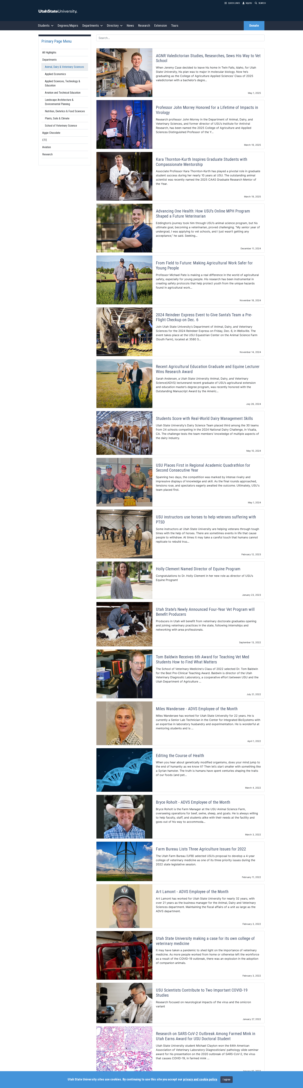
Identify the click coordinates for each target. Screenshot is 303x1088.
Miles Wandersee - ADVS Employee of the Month (197, 708)
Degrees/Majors (68, 25)
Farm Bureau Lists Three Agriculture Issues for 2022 (201, 849)
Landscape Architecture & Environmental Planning (59, 102)
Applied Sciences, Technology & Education (62, 83)
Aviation (46, 147)
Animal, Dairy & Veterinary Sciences (64, 67)
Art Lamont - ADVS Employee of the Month (192, 891)
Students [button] (44, 25)
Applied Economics (55, 74)
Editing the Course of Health (180, 755)
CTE (44, 140)
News (130, 25)
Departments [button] (90, 25)
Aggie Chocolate (51, 132)
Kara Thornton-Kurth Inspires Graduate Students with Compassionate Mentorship (201, 162)
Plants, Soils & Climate (57, 118)
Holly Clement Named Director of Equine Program (198, 568)
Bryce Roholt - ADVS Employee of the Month (193, 802)
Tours (174, 25)
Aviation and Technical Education (62, 92)
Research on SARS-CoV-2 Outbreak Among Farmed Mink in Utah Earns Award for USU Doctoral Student (205, 1036)
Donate (254, 26)
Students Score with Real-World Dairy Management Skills (204, 418)
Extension (160, 25)
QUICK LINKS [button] (234, 3)
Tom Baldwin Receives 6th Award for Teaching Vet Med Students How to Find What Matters (202, 659)
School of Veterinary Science (61, 125)
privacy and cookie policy (200, 1079)
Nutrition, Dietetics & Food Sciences (65, 111)
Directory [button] (113, 25)
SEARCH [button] (262, 3)
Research (144, 25)
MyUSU (249, 3)
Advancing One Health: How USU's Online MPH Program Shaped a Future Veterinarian (203, 214)
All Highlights (49, 52)
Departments (49, 59)
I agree (226, 1079)
